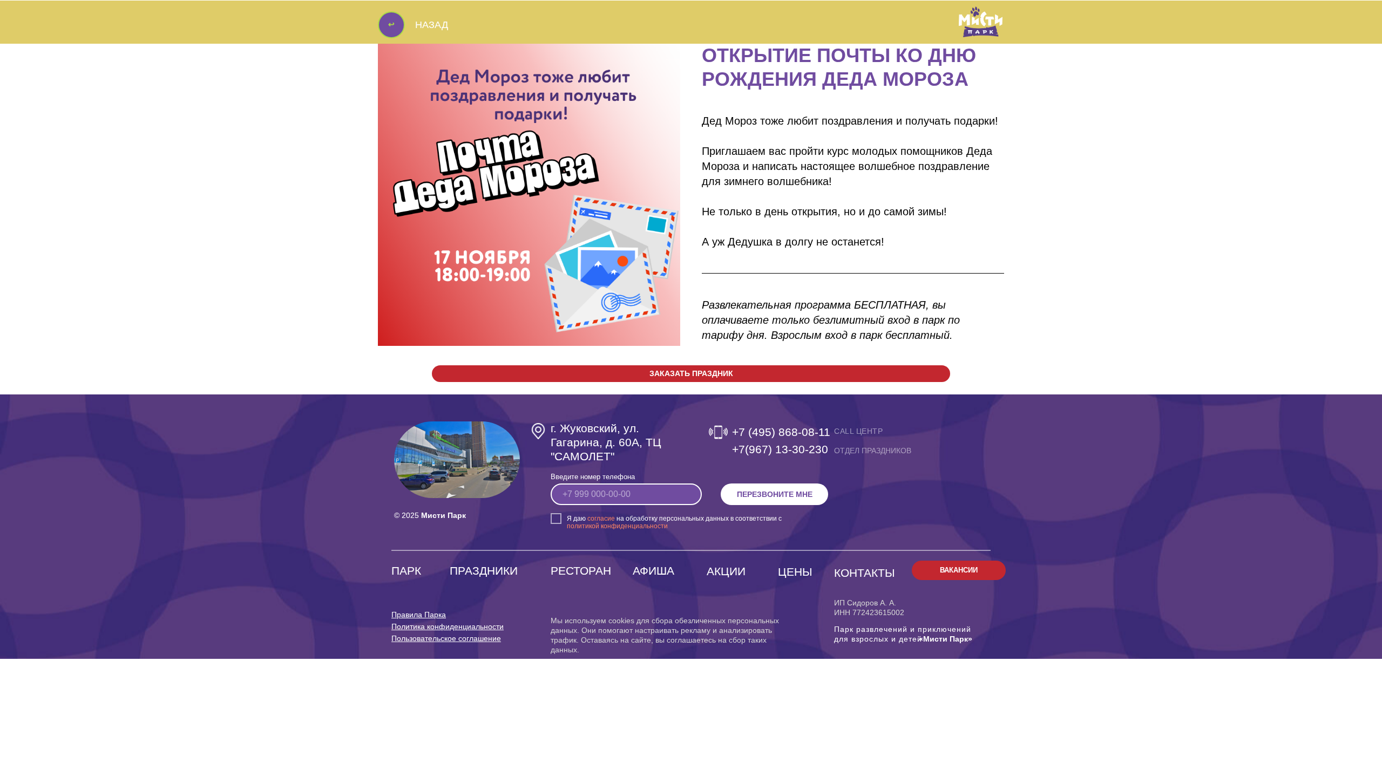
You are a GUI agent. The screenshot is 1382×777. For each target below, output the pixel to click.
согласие (601, 518)
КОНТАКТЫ (864, 573)
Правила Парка (418, 614)
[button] (691, 373)
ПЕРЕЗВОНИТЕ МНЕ (774, 494)
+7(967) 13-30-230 (780, 449)
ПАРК (406, 570)
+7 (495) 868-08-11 (781, 432)
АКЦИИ (726, 571)
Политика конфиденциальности (447, 626)
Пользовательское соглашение (446, 638)
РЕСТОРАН (581, 570)
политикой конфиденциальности (617, 526)
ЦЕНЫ (795, 571)
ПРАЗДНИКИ (484, 570)
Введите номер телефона (593, 477)
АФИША (653, 570)
